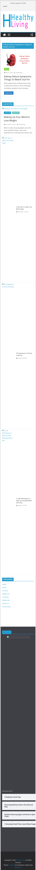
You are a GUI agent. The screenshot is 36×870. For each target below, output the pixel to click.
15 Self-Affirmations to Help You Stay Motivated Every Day (24, 501)
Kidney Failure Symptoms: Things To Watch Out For (18, 78)
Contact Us (5, 603)
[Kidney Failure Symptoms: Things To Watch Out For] (18, 60)
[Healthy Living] (4, 34)
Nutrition (5, 591)
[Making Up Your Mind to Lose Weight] (18, 108)
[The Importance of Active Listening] (8, 355)
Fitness (4, 587)
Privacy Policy (6, 607)
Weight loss (16, 113)
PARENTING (6, 600)
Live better (7, 113)
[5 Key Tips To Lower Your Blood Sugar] (8, 209)
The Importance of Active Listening (24, 354)
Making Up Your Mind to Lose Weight (17, 118)
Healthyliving (19, 72)
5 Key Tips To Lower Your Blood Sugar (24, 208)
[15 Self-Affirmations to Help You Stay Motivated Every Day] (8, 502)
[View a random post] (31, 34)
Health (6, 69)
